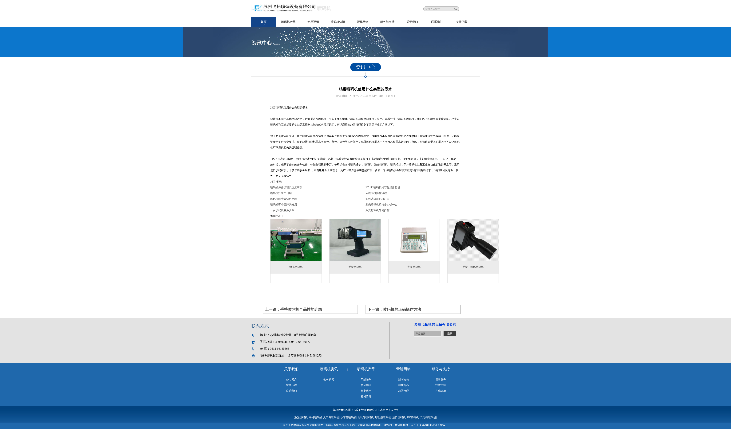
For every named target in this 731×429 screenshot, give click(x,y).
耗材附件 (366, 396)
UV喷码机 (413, 417)
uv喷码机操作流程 (376, 193)
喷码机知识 (338, 21)
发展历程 (291, 385)
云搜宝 (395, 409)
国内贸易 (403, 379)
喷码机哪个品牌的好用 (283, 204)
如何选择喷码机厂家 (377, 198)
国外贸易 (403, 385)
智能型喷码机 (383, 417)
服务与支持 (387, 21)
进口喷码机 (399, 417)
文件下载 (461, 21)
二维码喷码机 (428, 417)
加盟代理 (403, 390)
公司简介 (291, 379)
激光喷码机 (381, 164)
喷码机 (368, 164)
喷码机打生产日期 (281, 193)
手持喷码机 (315, 417)
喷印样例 (366, 385)
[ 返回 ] (390, 96)
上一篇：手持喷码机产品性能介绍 (293, 309)
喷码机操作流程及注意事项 (286, 187)
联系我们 (437, 21)
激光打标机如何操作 (377, 210)
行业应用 (366, 390)
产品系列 (366, 379)
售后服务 (440, 379)
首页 (264, 21)
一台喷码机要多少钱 (282, 210)
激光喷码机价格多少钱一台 (381, 204)
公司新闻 (328, 379)
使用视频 (313, 21)
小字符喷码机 (348, 417)
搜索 (456, 8)
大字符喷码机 (331, 417)
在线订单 (440, 390)
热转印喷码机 (366, 417)
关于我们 (412, 21)
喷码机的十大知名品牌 (283, 198)
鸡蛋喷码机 (277, 107)
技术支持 (440, 385)
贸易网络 (362, 21)
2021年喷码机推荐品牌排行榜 (383, 187)
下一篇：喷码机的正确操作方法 (394, 309)
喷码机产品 (288, 21)
